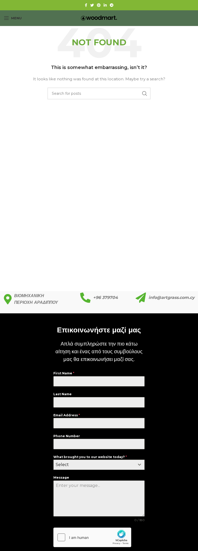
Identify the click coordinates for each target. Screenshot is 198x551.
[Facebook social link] (86, 5)
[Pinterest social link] (98, 5)
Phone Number (66, 436)
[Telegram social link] (111, 5)
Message (61, 477)
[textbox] (94, 465)
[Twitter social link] (92, 5)
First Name (63, 373)
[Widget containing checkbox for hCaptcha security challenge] (92, 537)
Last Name (62, 394)
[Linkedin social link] (105, 5)
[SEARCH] (145, 93)
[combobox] (99, 465)
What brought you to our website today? (90, 457)
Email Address (66, 415)
